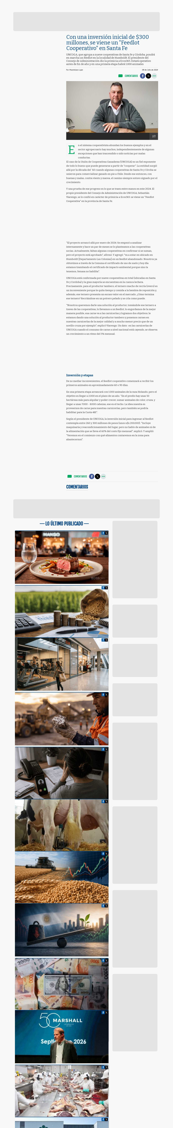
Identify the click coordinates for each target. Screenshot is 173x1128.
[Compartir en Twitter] (148, 76)
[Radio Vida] (124, 9)
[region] (86, 21)
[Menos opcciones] (154, 76)
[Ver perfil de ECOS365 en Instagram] (157, 3)
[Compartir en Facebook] (142, 76)
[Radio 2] (92, 9)
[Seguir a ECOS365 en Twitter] (148, 3)
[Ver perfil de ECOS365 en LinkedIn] (153, 3)
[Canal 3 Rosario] (59, 9)
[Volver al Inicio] (20, 3)
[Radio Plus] (157, 9)
